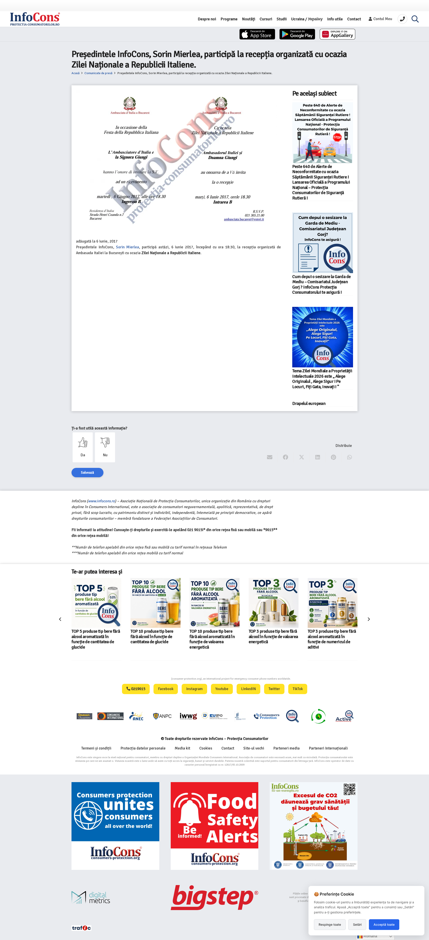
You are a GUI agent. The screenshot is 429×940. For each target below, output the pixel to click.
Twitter (274, 689)
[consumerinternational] (110, 716)
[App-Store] (257, 34)
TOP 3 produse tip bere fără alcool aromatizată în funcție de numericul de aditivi (273, 639)
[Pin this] (333, 457)
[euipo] (188, 716)
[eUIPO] (214, 716)
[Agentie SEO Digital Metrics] (115, 897)
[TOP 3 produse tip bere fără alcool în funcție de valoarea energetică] (215, 603)
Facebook (165, 689)
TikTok (298, 689)
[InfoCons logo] (35, 19)
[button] (415, 19)
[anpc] (162, 716)
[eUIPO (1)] (267, 716)
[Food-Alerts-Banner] (215, 826)
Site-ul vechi (253, 748)
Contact (227, 748)
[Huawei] (337, 34)
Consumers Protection (154, 678)
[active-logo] (345, 716)
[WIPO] (240, 716)
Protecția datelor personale (143, 748)
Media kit (182, 748)
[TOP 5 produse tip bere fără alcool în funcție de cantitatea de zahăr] (333, 603)
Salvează (87, 473)
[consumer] (84, 716)
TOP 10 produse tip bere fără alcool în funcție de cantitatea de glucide (93, 637)
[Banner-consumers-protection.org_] (115, 826)
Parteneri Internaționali (328, 748)
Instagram (194, 689)
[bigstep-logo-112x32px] (215, 897)
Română (370, 936)
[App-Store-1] (297, 34)
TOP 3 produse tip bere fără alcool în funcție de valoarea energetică (214, 637)
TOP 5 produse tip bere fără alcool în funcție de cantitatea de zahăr (332, 637)
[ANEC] (136, 716)
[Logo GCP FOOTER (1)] (318, 716)
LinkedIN (248, 689)
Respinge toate (330, 924)
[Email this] (270, 457)
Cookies (205, 748)
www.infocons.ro (101, 501)
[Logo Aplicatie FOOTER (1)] (292, 716)
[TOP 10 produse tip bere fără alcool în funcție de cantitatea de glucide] (96, 603)
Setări (357, 924)
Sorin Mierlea (127, 247)
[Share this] (286, 457)
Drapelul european (308, 403)
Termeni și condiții (96, 748)
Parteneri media (286, 748)
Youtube (221, 689)
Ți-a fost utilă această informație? (99, 428)
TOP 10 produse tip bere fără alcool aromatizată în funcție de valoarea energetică (153, 639)
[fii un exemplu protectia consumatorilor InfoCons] (314, 826)
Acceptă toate (384, 924)
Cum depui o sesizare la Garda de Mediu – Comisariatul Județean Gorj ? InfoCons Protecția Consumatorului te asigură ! (321, 284)
